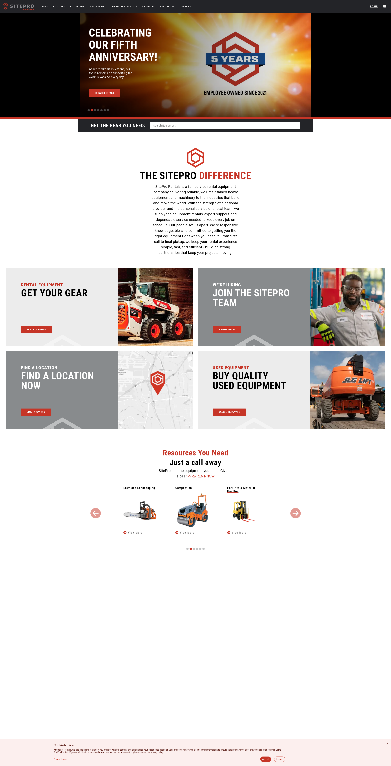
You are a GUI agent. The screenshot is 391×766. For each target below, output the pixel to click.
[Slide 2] (92, 110)
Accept (265, 759)
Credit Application (124, 6)
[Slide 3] (95, 110)
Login (374, 6)
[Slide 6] (105, 110)
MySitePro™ (98, 6)
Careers (185, 6)
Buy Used (59, 6)
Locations (77, 6)
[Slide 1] (89, 110)
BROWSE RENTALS (104, 93)
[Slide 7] (108, 110)
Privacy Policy (60, 759)
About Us (148, 6)
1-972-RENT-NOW (200, 476)
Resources (167, 6)
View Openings (227, 329)
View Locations (36, 412)
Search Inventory (229, 412)
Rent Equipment (36, 329)
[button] (95, 513)
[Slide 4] (98, 110)
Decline (279, 759)
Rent (45, 6)
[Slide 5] (101, 110)
